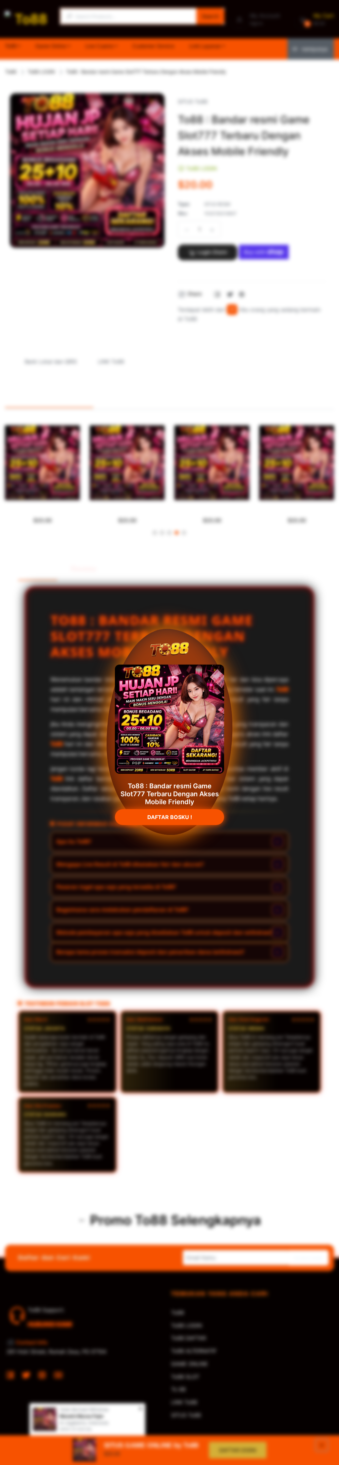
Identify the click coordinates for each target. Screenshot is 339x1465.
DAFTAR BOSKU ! (169, 813)
